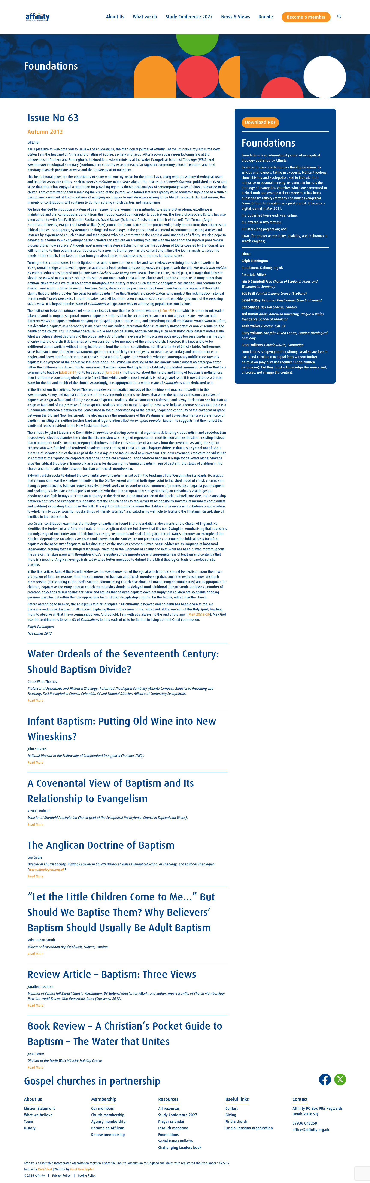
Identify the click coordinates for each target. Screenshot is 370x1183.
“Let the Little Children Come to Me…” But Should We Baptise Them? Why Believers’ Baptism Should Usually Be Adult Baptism (121, 912)
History (30, 1128)
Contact (231, 1108)
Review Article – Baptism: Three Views (111, 974)
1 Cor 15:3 (167, 311)
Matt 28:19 (68, 372)
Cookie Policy (87, 1175)
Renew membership (108, 1135)
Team (28, 1121)
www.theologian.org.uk (46, 869)
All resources (168, 1108)
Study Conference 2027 (177, 1115)
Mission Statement (39, 1108)
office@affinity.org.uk (310, 1130)
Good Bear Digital (81, 1169)
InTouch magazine (173, 1128)
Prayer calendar (171, 1121)
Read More (35, 701)
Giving (230, 1115)
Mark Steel (45, 1169)
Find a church (236, 1121)
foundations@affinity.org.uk (262, 268)
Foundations (168, 1135)
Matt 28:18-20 (199, 614)
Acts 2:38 (112, 372)
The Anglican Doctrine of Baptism (101, 845)
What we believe (38, 1115)
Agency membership (108, 1121)
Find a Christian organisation (249, 1128)
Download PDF (260, 122)
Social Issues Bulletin (175, 1141)
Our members (102, 1108)
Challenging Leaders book (179, 1147)
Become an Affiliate (107, 1128)
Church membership (107, 1115)
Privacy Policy (61, 1175)
